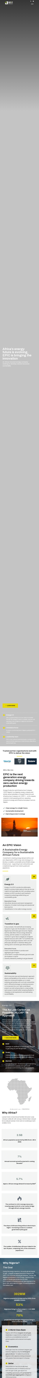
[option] (19, 357)
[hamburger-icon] (32, 4)
